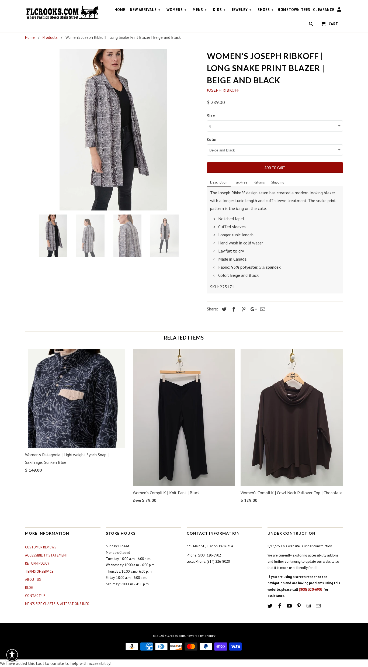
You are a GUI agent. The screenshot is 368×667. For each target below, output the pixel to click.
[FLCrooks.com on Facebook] (280, 606)
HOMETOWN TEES (294, 9)
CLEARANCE (323, 9)
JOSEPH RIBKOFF (223, 90)
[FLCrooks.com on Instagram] (309, 606)
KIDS (219, 9)
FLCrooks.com (175, 636)
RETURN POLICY (37, 563)
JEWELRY (242, 9)
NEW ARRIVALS (145, 9)
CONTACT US (35, 595)
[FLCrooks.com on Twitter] (270, 606)
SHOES (266, 9)
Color (212, 139)
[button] (12, 655)
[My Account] (339, 10)
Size (211, 115)
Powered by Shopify (201, 636)
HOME (119, 9)
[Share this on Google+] (252, 309)
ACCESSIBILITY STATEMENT (46, 555)
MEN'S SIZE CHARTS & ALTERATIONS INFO (57, 604)
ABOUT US (33, 579)
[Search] (311, 25)
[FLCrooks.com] (62, 12)
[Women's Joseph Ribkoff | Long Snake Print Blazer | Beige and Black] (113, 129)
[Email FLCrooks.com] (319, 606)
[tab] (219, 182)
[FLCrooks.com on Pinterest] (299, 606)
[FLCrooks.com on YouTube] (290, 606)
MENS (200, 9)
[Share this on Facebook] (233, 309)
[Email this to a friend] (262, 309)
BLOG (29, 587)
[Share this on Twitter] (223, 309)
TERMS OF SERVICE (39, 571)
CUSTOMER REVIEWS (40, 547)
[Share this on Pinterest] (242, 309)
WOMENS (176, 9)
